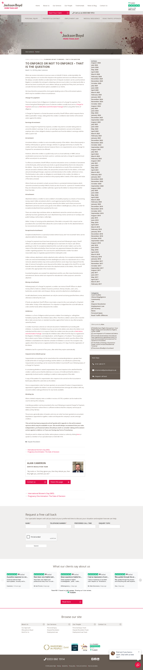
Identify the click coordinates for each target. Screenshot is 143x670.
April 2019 (95, 225)
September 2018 (97, 241)
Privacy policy (72, 666)
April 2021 (95, 170)
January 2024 (96, 115)
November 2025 (97, 81)
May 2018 (94, 250)
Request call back (101, 376)
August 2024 (96, 106)
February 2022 (96, 159)
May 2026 (94, 70)
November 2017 (97, 263)
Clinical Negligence (98, 297)
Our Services (57, 6)
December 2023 (97, 118)
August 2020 (96, 188)
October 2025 (96, 83)
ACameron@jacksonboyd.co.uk (105, 370)
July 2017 (94, 273)
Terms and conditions (81, 666)
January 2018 (96, 259)
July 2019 (94, 218)
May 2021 (94, 168)
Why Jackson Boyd (27, 630)
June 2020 (94, 193)
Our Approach (26, 628)
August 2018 (96, 243)
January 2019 (96, 232)
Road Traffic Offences (99, 315)
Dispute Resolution (34, 442)
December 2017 (97, 261)
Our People (68, 6)
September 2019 (97, 213)
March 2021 (95, 172)
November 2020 (97, 181)
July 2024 (94, 108)
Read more (66, 602)
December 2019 (97, 206)
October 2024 (96, 104)
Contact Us (103, 6)
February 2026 (96, 77)
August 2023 (96, 122)
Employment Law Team (80, 632)
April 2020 (95, 197)
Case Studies (96, 295)
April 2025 (95, 90)
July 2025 (94, 86)
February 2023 (96, 136)
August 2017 (96, 270)
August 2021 (96, 161)
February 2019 (96, 229)
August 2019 (96, 216)
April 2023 (95, 131)
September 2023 (97, 120)
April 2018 (95, 252)
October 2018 (96, 238)
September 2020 (97, 186)
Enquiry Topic (104, 523)
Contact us (31, 482)
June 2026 (94, 67)
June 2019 (94, 220)
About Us (46, 6)
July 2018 (94, 245)
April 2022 (95, 154)
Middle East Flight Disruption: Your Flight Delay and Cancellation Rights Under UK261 (104, 329)
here (78, 434)
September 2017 (97, 268)
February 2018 (96, 257)
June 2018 (94, 247)
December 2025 (97, 79)
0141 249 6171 (100, 364)
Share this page (57, 482)
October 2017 (96, 266)
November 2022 (97, 143)
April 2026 (95, 72)
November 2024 (97, 102)
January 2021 (96, 177)
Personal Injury (96, 313)
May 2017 (94, 277)
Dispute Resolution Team (81, 630)
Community (95, 299)
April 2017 (95, 279)
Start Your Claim (55, 13)
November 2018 (97, 236)
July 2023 (94, 124)
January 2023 (96, 138)
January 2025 (96, 97)
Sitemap (59, 666)
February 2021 (96, 175)
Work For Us (25, 632)
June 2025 (94, 88)
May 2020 (94, 195)
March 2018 (95, 254)
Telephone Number (58, 523)
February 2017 (96, 284)
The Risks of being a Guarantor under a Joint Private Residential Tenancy (103, 344)
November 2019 (97, 209)
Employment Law (97, 306)
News (93, 311)
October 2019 (96, 211)
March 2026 (95, 74)
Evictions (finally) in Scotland (103, 348)
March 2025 (95, 92)
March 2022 (95, 156)
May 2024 (94, 113)
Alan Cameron (36, 463)
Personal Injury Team (79, 628)
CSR (92, 302)
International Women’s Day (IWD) (39, 450)
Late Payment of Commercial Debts (105, 333)
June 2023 (94, 127)
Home (38, 6)
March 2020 (95, 200)
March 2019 (95, 227)
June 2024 (94, 111)
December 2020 (97, 179)
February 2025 (96, 95)
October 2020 (96, 184)
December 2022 (97, 140)
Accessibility (65, 666)
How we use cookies (92, 666)
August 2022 (96, 149)
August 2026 (96, 63)
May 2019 (94, 222)
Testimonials (79, 6)
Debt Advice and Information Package (51, 107)
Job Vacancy (95, 308)
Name (28, 523)
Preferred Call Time (83, 523)
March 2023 (95, 134)
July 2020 (94, 190)
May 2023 (94, 129)
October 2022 (96, 145)
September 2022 (97, 147)
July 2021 (94, 163)
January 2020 (96, 204)
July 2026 (94, 65)
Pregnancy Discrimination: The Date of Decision (43, 452)
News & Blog (92, 6)
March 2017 (95, 282)
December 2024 (97, 99)
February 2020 (96, 202)
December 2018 (97, 234)
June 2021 (94, 165)
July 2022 (94, 152)
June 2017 (94, 275)
